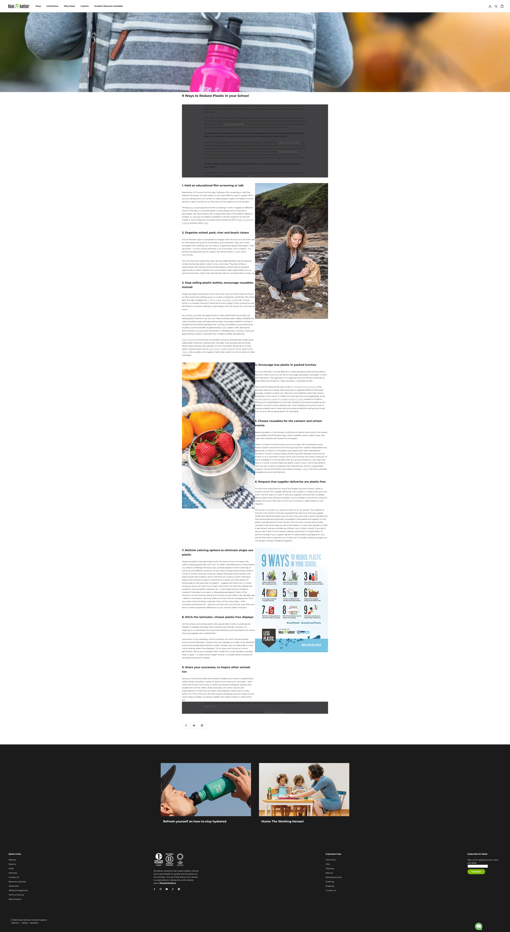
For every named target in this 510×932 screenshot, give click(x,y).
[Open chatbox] (478, 926)
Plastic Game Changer (289, 142)
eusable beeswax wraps (266, 399)
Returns (12, 864)
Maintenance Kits (334, 877)
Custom (85, 6)
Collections (52, 6)
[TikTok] (173, 888)
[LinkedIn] (179, 888)
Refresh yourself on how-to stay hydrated (194, 821)
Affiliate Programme (18, 890)
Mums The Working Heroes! (282, 821)
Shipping (330, 886)
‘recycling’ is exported (233, 124)
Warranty (13, 873)
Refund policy (15, 899)
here (249, 176)
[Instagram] (161, 888)
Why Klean (69, 6)
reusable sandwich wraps (291, 399)
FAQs (11, 868)
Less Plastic (214, 349)
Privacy (15, 923)
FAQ (328, 864)
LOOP (305, 469)
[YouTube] (167, 888)
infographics (209, 706)
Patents (34, 923)
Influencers (14, 886)
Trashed (185, 223)
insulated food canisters (304, 387)
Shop (38, 6)
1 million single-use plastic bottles (223, 300)
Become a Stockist (17, 881)
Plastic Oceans (244, 220)
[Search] (496, 6)
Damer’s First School (288, 151)
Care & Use (331, 860)
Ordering (330, 881)
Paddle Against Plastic (231, 349)
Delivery (12, 860)
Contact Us (14, 877)
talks (206, 223)
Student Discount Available (108, 6)
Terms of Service (16, 895)
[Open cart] (502, 6)
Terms (24, 923)
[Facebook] (154, 888)
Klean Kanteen (188, 340)
